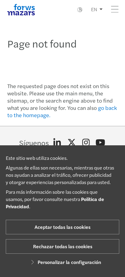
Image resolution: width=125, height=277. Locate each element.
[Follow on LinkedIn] (57, 142)
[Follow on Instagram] (86, 142)
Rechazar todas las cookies (62, 246)
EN (94, 9)
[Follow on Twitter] (71, 142)
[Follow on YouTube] (100, 142)
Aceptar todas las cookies (62, 226)
